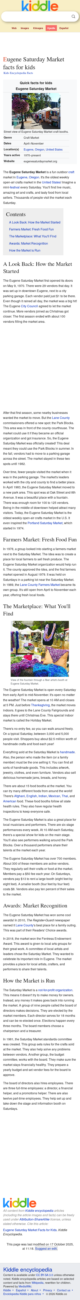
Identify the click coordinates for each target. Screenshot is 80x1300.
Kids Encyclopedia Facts (18, 73)
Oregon (39, 149)
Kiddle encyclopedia (39, 1210)
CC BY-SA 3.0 (44, 1275)
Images (25, 28)
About (34, 1290)
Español (63, 28)
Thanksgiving (40, 705)
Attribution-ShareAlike (34, 1219)
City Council (29, 306)
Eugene (28, 149)
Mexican (54, 796)
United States (54, 149)
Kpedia (51, 28)
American (9, 801)
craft (71, 172)
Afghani (19, 796)
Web (14, 28)
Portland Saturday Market (45, 523)
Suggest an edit (46, 1248)
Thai (65, 796)
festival (15, 187)
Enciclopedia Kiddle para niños (22, 1294)
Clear (65, 16)
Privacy (47, 1290)
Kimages (38, 28)
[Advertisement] (40, 43)
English (31, 796)
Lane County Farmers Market (40, 584)
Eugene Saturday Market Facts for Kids (30, 1230)
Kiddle (7, 1290)
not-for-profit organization (55, 990)
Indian (42, 796)
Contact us (63, 1290)
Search (73, 16)
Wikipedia (37, 1283)
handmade (67, 752)
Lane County (61, 417)
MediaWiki (25, 1286)
